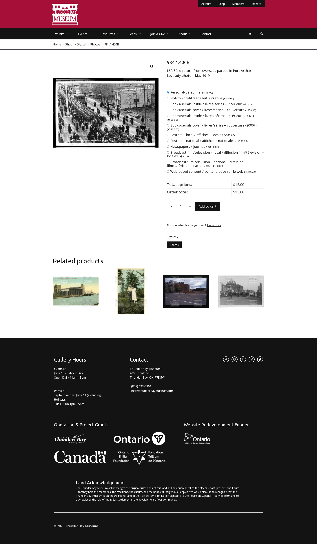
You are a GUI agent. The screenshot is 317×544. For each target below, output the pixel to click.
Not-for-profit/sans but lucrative (202, 98)
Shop (222, 4)
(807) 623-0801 (141, 386)
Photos (174, 245)
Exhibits (59, 34)
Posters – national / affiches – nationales (209, 140)
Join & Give (157, 34)
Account (206, 4)
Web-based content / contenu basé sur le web (213, 171)
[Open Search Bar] (262, 33)
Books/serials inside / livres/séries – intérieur (211, 104)
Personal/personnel (191, 92)
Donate (256, 4)
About (182, 34)
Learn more (214, 225)
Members (238, 4)
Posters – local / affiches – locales (202, 135)
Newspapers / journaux (194, 146)
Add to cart (207, 206)
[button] (152, 66)
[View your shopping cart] (250, 33)
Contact (206, 34)
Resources (108, 34)
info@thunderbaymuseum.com (152, 391)
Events (82, 34)
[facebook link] (226, 359)
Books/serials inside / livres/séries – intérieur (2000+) (210, 117)
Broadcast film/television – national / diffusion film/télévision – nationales (205, 164)
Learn (133, 34)
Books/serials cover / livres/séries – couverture (213, 110)
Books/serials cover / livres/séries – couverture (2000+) (211, 127)
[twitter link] (251, 359)
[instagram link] (234, 359)
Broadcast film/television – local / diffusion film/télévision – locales (215, 154)
